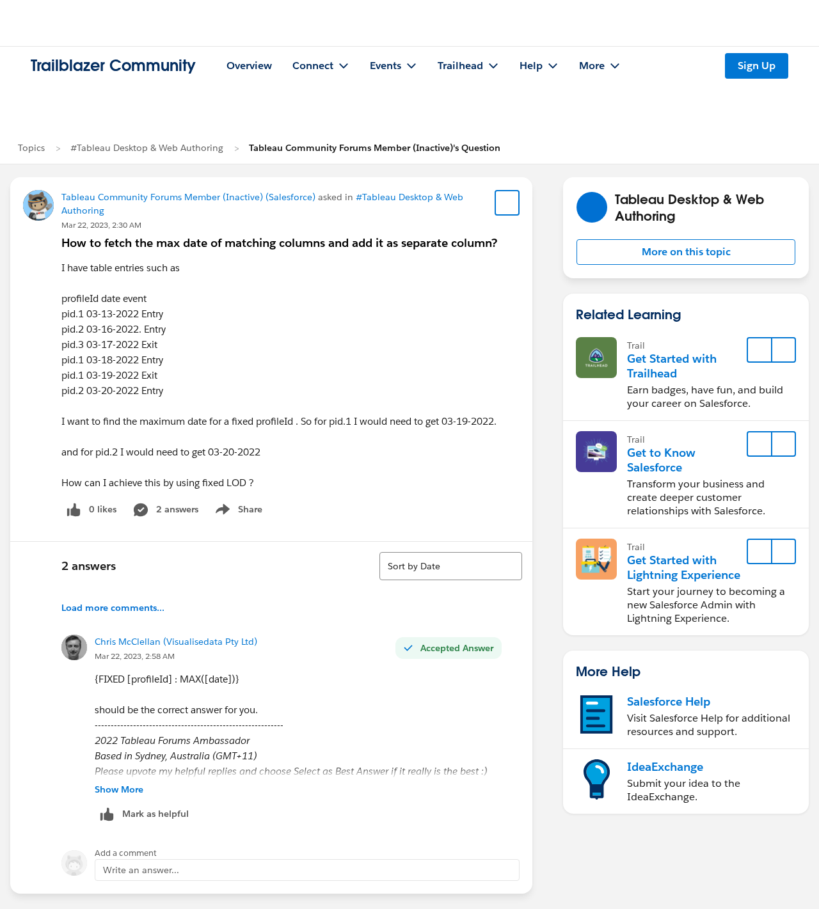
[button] (685, 252)
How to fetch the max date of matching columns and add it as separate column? (279, 242)
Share (237, 511)
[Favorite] (507, 202)
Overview (249, 65)
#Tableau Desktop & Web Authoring (146, 148)
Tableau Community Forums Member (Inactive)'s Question (374, 148)
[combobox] (450, 566)
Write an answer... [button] (141, 870)
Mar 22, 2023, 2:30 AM (101, 224)
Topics (31, 148)
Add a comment (126, 853)
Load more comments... (112, 607)
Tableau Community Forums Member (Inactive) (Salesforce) (188, 197)
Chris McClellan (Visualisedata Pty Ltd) (176, 641)
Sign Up (756, 65)
